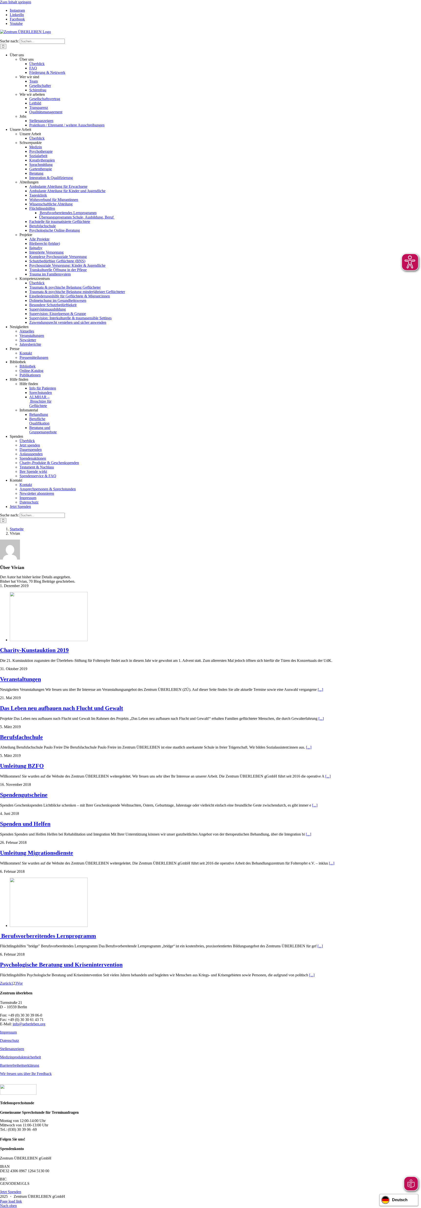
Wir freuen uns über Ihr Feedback (26, 1074)
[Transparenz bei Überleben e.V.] (18, 1093)
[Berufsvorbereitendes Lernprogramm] (49, 925)
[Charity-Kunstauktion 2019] (49, 640)
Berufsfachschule (21, 737)
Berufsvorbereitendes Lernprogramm (48, 936)
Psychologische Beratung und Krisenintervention (61, 964)
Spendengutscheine (24, 795)
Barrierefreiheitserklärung (19, 1065)
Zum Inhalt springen (15, 2)
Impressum (8, 1032)
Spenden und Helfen (25, 824)
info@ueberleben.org (29, 1024)
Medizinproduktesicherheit (20, 1057)
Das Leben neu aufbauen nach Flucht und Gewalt (61, 708)
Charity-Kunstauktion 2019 (34, 650)
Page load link (11, 1201)
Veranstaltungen (20, 679)
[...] (320, 689)
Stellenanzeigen (12, 1049)
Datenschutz (9, 1040)
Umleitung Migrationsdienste (36, 853)
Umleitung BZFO (22, 766)
